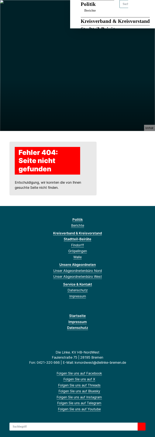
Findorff (77, 245)
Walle (77, 257)
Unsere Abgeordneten (77, 265)
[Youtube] (44, 8)
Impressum (77, 296)
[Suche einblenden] (136, 7)
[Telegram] (38, 8)
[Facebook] (7, 8)
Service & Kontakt (77, 284)
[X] (14, 8)
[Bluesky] (26, 8)
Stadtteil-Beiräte (77, 239)
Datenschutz (77, 290)
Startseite (77, 316)
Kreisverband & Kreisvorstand (115, 21)
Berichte (77, 225)
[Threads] (20, 8)
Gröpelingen (77, 251)
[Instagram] (32, 8)
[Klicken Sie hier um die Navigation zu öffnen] (147, 7)
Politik (77, 220)
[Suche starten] (142, 427)
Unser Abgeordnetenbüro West (77, 277)
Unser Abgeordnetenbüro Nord (77, 271)
